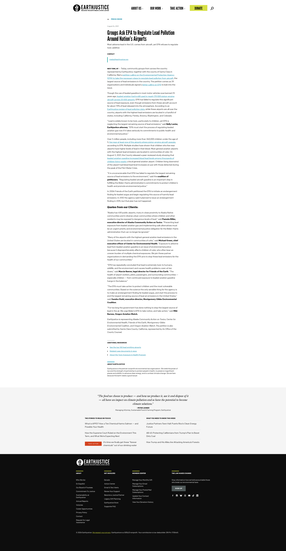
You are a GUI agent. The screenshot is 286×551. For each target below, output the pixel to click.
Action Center (109, 484)
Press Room (116, 19)
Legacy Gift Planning (112, 499)
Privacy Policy (81, 512)
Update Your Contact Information (140, 497)
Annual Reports (82, 501)
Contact (79, 516)
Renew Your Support (112, 491)
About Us (136, 8)
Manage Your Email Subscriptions (139, 485)
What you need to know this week (160, 418)
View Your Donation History (142, 502)
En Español (80, 484)
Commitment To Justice (85, 491)
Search (211, 8)
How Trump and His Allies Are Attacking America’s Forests (172, 442)
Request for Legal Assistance (83, 521)
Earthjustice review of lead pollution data (126, 109)
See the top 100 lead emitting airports (125, 347)
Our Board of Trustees (84, 487)
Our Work (155, 8)
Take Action (176, 8)
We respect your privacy (101, 532)
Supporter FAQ (110, 506)
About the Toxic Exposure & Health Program (128, 355)
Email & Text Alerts (111, 487)
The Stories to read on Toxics (98, 418)
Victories (79, 505)
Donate (199, 8)
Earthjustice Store (111, 502)
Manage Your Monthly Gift (142, 480)
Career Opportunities (84, 509)
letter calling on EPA (152, 84)
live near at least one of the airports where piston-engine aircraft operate (142, 142)
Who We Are (80, 480)
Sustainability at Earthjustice (82, 496)
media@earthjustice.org (118, 59)
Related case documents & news (123, 351)
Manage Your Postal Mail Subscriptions (141, 491)
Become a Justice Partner (114, 495)
